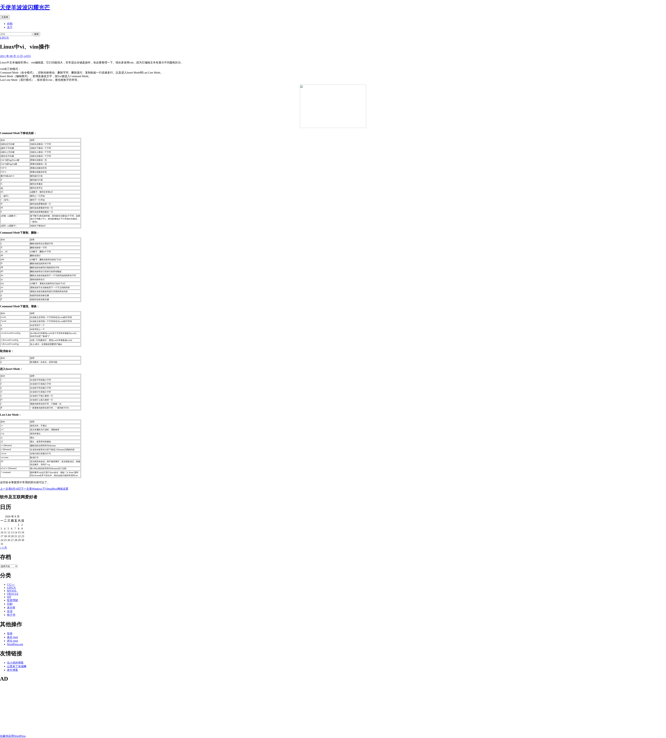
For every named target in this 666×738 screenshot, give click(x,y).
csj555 (27, 56)
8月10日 (10, 488)
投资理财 (12, 600)
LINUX (4, 37)
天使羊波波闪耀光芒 (25, 7)
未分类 (11, 607)
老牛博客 (12, 669)
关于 (9, 27)
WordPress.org (15, 644)
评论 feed (12, 640)
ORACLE (12, 593)
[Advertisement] (104, 710)
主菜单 (4, 17)
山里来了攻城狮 (16, 666)
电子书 (11, 614)
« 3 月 (3, 547)
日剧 (9, 603)
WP (9, 596)
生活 (9, 611)
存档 (9, 23)
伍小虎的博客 (15, 662)
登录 (9, 633)
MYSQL (12, 590)
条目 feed (12, 637)
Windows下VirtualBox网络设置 (44, 488)
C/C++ (11, 584)
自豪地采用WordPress (13, 736)
